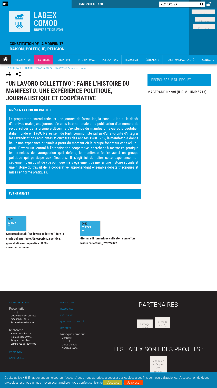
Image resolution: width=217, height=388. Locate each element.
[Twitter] (205, 19)
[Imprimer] (9, 74)
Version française (43, 68)
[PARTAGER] (19, 74)
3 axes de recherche (21, 333)
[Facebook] (203, 11)
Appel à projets (69, 348)
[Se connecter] (211, 4)
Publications (67, 302)
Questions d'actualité (72, 321)
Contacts (65, 328)
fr (4, 4)
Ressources (66, 308)
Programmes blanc (21, 340)
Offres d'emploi (69, 344)
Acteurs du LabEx (20, 319)
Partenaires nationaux (22, 322)
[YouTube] (204, 26)
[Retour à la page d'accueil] (36, 20)
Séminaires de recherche (23, 343)
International (17, 358)
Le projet (15, 312)
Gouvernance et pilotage (23, 315)
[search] (182, 4)
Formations (15, 351)
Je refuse (133, 382)
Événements (66, 315)
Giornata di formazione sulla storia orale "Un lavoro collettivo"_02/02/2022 (107, 240)
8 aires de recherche (21, 336)
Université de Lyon (91, 4)
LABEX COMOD (24, 68)
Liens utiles (67, 341)
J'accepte (112, 382)
